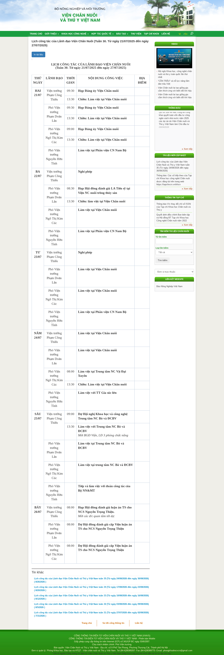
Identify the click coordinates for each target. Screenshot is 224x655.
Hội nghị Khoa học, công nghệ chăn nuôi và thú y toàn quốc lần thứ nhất (175, 74)
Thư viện (136, 34)
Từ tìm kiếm (161, 237)
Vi (180, 34)
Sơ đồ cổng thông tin (113, 623)
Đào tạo (121, 34)
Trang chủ (36, 34)
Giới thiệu (51, 34)
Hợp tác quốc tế (101, 34)
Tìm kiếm (162, 260)
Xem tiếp (188, 149)
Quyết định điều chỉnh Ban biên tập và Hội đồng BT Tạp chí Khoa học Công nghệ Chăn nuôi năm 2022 (173, 217)
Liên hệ (166, 34)
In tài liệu (38, 54)
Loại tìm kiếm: (162, 248)
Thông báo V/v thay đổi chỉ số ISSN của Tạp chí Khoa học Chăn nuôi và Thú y (173, 207)
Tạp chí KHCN (151, 34)
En (186, 34)
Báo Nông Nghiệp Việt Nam (169, 286)
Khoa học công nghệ (74, 34)
